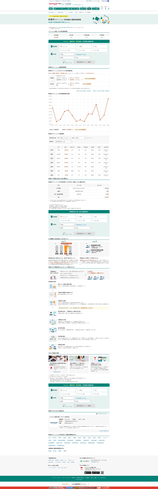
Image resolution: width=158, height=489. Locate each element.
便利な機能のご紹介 (95, 461)
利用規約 (73, 477)
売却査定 (89, 8)
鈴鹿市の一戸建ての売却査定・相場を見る (101, 90)
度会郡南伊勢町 (91, 443)
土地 (85, 8)
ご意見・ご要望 (93, 477)
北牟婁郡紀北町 (100, 443)
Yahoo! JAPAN (89, 0)
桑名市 (69, 437)
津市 (49, 437)
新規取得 (69, 3)
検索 (108, 1)
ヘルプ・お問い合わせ (101, 477)
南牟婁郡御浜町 (51, 445)
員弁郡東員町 (70, 440)
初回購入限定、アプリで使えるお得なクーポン (74, 4)
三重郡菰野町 (78, 440)
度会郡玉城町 (67, 443)
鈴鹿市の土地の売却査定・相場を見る (84, 90)
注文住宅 (82, 8)
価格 (73, 138)
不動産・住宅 (51, 460)
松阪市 (64, 437)
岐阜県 (54, 451)
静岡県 (59, 451)
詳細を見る (56, 371)
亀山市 (89, 437)
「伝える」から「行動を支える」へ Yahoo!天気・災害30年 (59, 1)
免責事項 (87, 477)
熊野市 (99, 437)
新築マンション (57, 8)
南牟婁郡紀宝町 (60, 445)
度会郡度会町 (75, 443)
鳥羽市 (94, 437)
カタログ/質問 (95, 8)
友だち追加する (86, 461)
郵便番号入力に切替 (82, 54)
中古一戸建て (76, 8)
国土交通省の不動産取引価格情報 (64, 27)
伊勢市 (59, 437)
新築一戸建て (70, 8)
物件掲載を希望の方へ (80, 477)
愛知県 (49, 451)
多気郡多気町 (102, 440)
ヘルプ (93, 0)
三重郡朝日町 (86, 440)
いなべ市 (105, 437)
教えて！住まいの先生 (62, 467)
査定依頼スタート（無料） (84, 62)
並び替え (51, 141)
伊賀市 (54, 440)
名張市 (79, 437)
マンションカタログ (52, 467)
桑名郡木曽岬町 (61, 440)
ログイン (63, 4)
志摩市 (49, 440)
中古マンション (64, 8)
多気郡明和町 (51, 443)
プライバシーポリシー (56, 477)
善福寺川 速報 (104, 0)
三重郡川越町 (94, 440)
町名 (58, 138)
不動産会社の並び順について (104, 413)
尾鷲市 (84, 437)
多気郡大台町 (59, 443)
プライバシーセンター (66, 477)
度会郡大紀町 (83, 443)
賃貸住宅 (51, 8)
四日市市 (54, 437)
